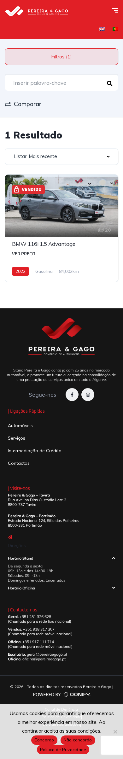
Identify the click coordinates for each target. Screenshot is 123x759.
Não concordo (78, 739)
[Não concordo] (115, 732)
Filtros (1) (61, 57)
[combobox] (61, 156)
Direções (17, 545)
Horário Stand (20, 558)
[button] (61, 560)
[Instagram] (87, 394)
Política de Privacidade (63, 749)
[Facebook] (72, 394)
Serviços (16, 438)
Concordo (44, 739)
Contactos (19, 463)
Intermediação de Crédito (35, 450)
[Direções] (10, 537)
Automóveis (20, 425)
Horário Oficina (21, 588)
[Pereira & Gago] (36, 11)
